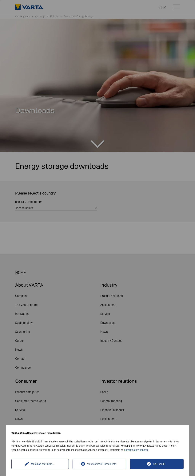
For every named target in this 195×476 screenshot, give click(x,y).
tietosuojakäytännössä (136, 449)
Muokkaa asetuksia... (42, 464)
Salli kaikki (159, 464)
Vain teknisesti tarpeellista (101, 464)
